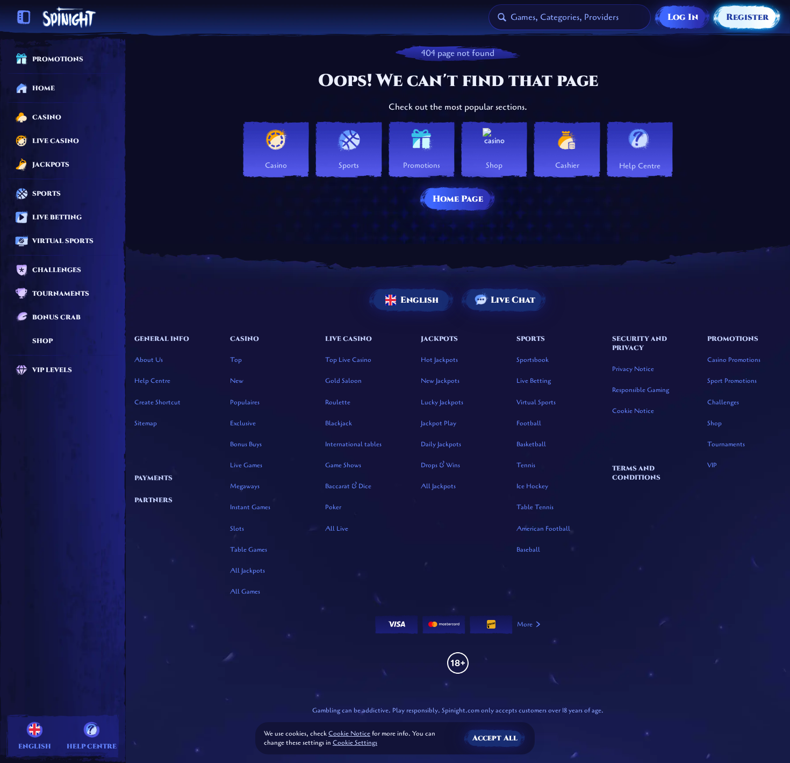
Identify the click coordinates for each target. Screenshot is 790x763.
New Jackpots (440, 380)
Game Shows (343, 465)
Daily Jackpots (441, 444)
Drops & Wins (440, 465)
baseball (528, 549)
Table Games (248, 549)
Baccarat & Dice (348, 486)
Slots (237, 528)
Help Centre (152, 380)
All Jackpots (247, 570)
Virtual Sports (536, 402)
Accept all (495, 738)
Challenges (723, 402)
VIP (712, 465)
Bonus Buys (246, 444)
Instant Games (250, 507)
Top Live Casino (348, 359)
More (525, 624)
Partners (153, 500)
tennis (525, 465)
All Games (245, 591)
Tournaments (726, 444)
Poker (333, 507)
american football (543, 528)
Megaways (245, 486)
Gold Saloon (343, 380)
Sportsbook (532, 359)
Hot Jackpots (439, 359)
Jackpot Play (438, 423)
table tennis (535, 507)
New (236, 380)
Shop (714, 423)
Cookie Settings (355, 743)
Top (236, 359)
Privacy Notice (633, 369)
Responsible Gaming (640, 390)
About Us (148, 359)
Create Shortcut (157, 402)
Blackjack (338, 423)
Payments (153, 478)
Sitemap (145, 423)
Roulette (337, 402)
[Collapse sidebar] (23, 17)
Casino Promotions (733, 359)
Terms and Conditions (636, 473)
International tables (353, 444)
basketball (531, 444)
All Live (336, 528)
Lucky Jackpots (442, 402)
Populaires (245, 402)
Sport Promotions (732, 380)
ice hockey (532, 486)
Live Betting (533, 380)
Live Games (246, 465)
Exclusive (243, 423)
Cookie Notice (633, 411)
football (528, 423)
